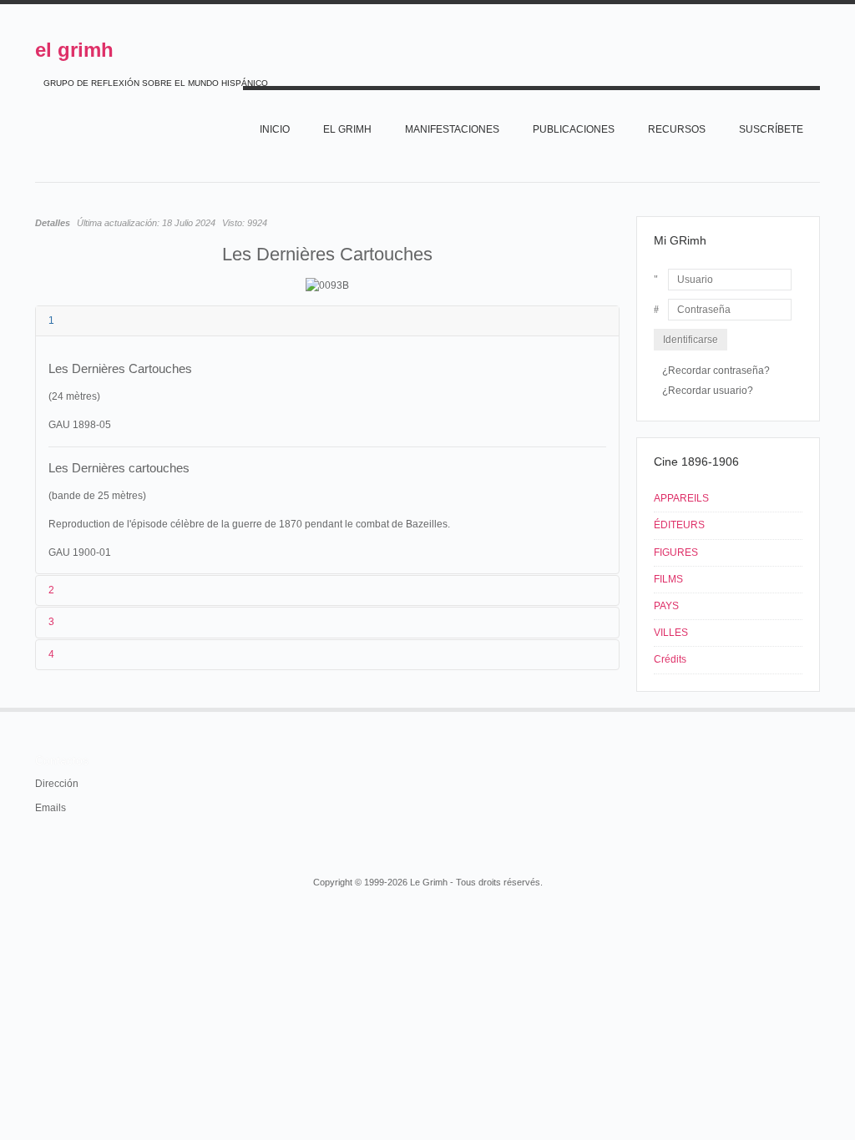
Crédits (670, 659)
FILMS (668, 579)
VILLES (671, 632)
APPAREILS (681, 498)
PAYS (666, 606)
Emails (50, 808)
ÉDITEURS (679, 525)
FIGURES (676, 552)
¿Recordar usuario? (707, 390)
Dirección (56, 783)
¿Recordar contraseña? (716, 370)
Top (818, 707)
